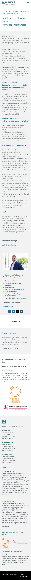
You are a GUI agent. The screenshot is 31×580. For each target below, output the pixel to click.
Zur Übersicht (15, 321)
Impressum (5, 574)
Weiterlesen (5, 495)
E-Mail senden (8, 438)
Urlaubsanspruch (12, 13)
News (3, 13)
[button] (9, 311)
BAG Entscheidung (21, 11)
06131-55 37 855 (8, 306)
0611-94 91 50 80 (9, 448)
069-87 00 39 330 (9, 460)
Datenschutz (14, 574)
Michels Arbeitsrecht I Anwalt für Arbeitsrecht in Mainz (8, 3)
